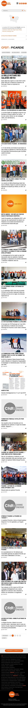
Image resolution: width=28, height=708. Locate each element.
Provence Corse (11, 687)
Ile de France (17, 682)
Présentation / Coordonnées (7, 39)
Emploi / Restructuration (15, 662)
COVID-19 (3, 659)
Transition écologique (5, 672)
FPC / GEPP (20, 664)
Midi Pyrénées (13, 685)
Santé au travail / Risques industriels (8, 670)
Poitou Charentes (4, 687)
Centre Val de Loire (5, 680)
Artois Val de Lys (22, 677)
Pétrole (21, 674)
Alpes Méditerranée (12, 677)
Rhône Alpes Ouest (18, 687)
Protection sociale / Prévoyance (7, 669)
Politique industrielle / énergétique (8, 667)
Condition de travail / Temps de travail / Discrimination (11, 657)
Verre (12, 31)
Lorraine (2, 685)
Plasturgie (9, 31)
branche (12, 672)
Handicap (3, 665)
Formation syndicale (14, 664)
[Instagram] (26, 3)
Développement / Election (15, 659)
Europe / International (5, 664)
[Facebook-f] (24, 3)
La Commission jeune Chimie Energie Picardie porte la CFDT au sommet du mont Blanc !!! (13, 355)
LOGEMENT (11, 665)
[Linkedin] (20, 3)
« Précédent (5, 635)
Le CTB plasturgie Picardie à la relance (13, 322)
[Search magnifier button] (25, 10)
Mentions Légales (12, 699)
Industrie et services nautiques (7, 674)
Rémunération (16, 669)
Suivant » (4, 638)
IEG (24, 672)
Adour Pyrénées (6, 52)
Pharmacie (4, 31)
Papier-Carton (16, 674)
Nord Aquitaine (19, 685)
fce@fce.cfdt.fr (22, 705)
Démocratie (8, 659)
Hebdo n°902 (5, 390)
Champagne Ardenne (13, 680)
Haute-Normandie (11, 682)
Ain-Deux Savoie (15, 52)
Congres (24, 657)
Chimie (21, 672)
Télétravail (18, 670)
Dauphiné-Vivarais (21, 680)
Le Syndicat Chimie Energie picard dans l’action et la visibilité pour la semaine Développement (14, 251)
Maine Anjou (7, 685)
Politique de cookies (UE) (14, 700)
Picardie (24, 685)
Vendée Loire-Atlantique (6, 688)
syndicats (15, 675)
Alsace (17, 677)
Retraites (21, 669)
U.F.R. (12, 688)
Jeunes (7, 665)
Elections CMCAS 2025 (5, 662)
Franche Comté (4, 682)
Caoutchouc (17, 672)
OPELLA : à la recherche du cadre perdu (13, 110)
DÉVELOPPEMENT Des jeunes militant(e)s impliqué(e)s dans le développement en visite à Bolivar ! (13, 583)
